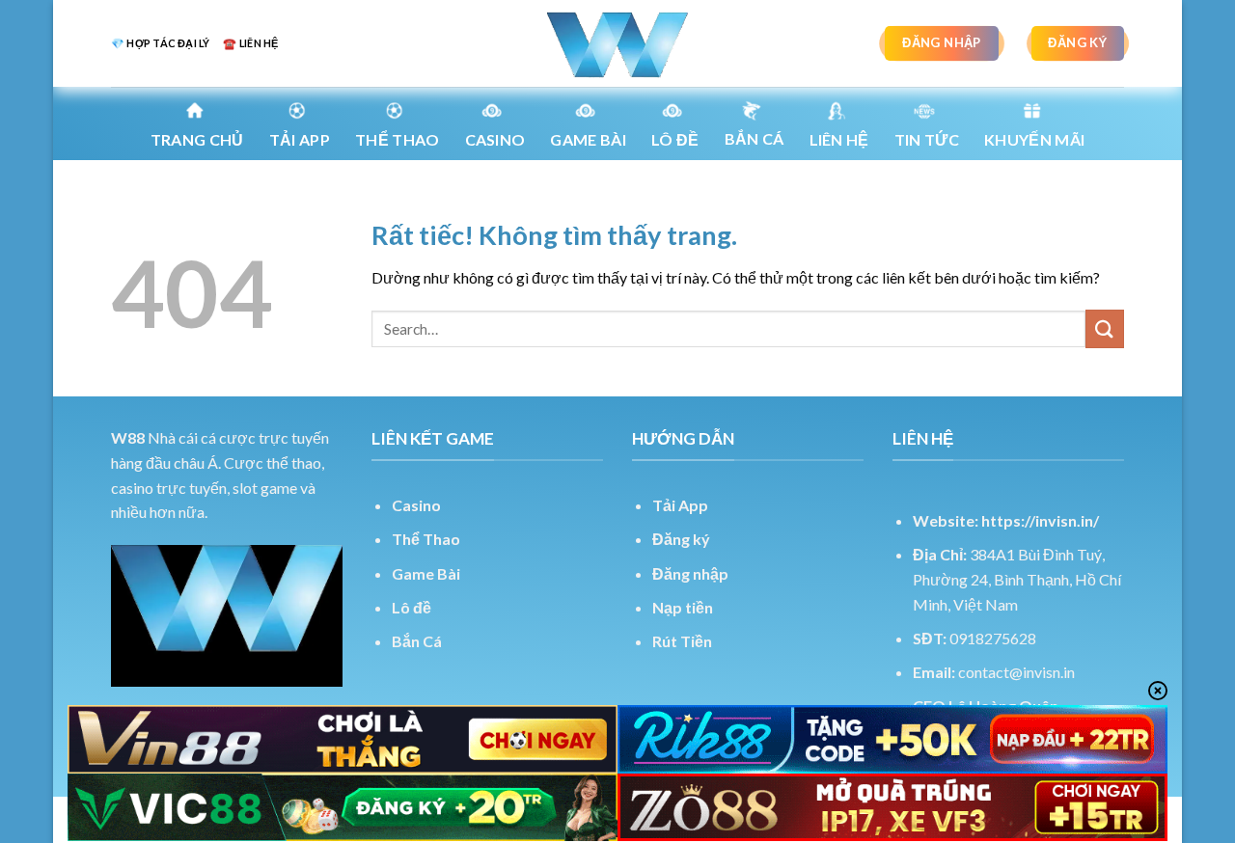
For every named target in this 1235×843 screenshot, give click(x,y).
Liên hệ (839, 139)
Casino (495, 139)
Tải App (299, 139)
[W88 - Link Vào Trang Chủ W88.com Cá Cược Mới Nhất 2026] (617, 43)
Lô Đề (675, 139)
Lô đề (411, 607)
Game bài (588, 139)
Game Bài (426, 573)
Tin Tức (926, 139)
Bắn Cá (754, 138)
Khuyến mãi (1034, 139)
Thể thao (397, 139)
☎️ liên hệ (250, 43)
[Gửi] (1104, 328)
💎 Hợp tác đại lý (160, 43)
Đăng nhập (690, 573)
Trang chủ (197, 139)
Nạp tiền (682, 607)
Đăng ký (681, 539)
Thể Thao (426, 539)
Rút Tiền (682, 641)
